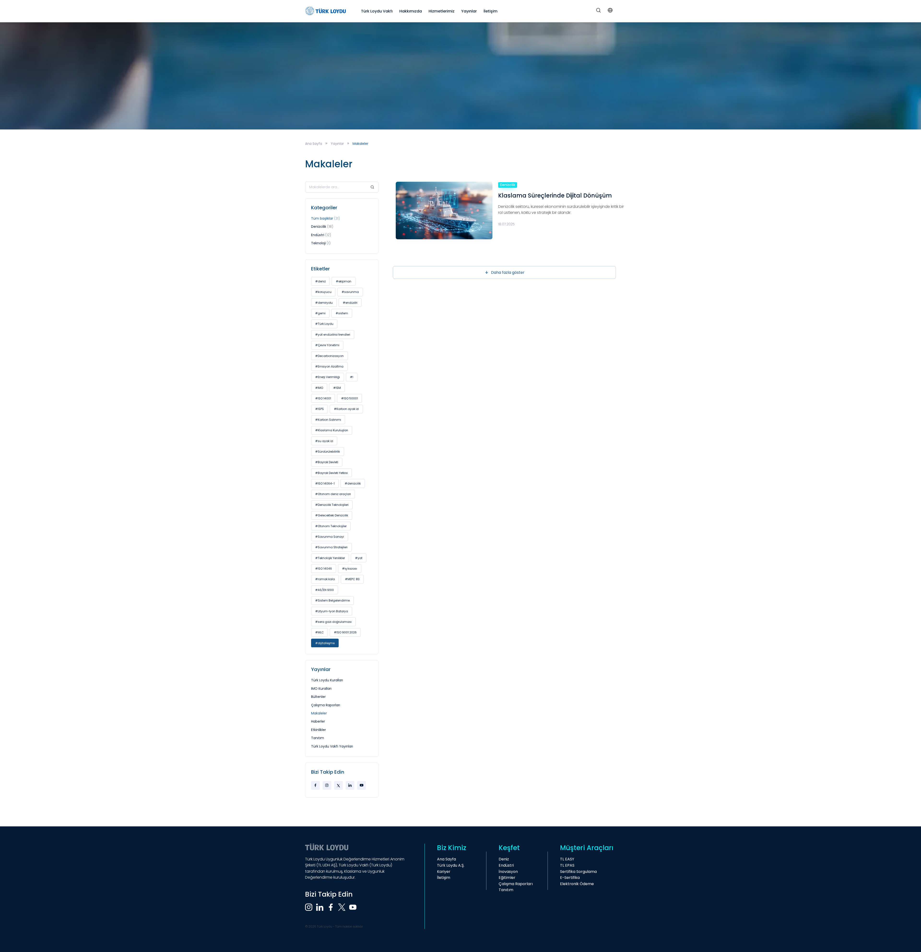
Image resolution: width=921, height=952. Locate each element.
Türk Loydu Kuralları (327, 680)
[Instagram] (327, 785)
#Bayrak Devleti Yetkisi (331, 473)
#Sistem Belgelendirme (332, 600)
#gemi (320, 313)
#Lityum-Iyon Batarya (331, 611)
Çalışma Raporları (325, 705)
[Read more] (444, 210)
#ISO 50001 (349, 398)
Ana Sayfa (313, 143)
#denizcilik (353, 483)
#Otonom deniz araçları (333, 494)
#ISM (337, 388)
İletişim (490, 11)
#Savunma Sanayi (329, 537)
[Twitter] (338, 785)
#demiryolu (324, 303)
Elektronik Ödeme (577, 884)
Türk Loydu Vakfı (377, 11)
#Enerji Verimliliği (327, 377)
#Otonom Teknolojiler (331, 526)
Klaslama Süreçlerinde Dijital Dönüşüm (555, 195)
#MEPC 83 (352, 579)
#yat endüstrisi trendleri (332, 335)
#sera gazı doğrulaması (333, 622)
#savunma (350, 292)
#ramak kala (325, 579)
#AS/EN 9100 (324, 590)
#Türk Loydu (324, 324)
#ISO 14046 (323, 569)
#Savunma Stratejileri (331, 547)
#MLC (319, 632)
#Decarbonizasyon (329, 356)
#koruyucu (323, 292)
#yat (358, 558)
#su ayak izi (324, 441)
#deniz (320, 281)
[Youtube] (361, 785)
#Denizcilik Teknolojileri (331, 505)
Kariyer (443, 871)
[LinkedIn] (350, 785)
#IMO (319, 388)
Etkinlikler (318, 729)
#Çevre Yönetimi (327, 345)
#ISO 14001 (323, 398)
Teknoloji (321, 243)
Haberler (318, 721)
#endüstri (350, 303)
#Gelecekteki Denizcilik (331, 515)
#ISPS (319, 409)
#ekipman (343, 281)
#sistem (342, 313)
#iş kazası (349, 569)
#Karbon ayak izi (346, 409)
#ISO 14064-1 (325, 483)
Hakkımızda (410, 11)
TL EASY (567, 859)
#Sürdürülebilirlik (327, 452)
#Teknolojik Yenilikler (330, 558)
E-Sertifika (570, 877)
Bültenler (318, 696)
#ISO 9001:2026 (345, 632)
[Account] (610, 11)
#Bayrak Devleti (326, 462)
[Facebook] (315, 785)
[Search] (598, 11)
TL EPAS (567, 865)
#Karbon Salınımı (328, 420)
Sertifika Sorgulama (578, 871)
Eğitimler (507, 877)
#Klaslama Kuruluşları (331, 430)
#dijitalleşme (325, 643)
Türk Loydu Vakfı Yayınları (332, 746)
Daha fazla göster (508, 272)
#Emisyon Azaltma (329, 366)
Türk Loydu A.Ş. (450, 865)
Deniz (504, 859)
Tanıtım (317, 738)
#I (351, 377)
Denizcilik (322, 226)
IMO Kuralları (321, 688)
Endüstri (321, 235)
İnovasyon (508, 871)
